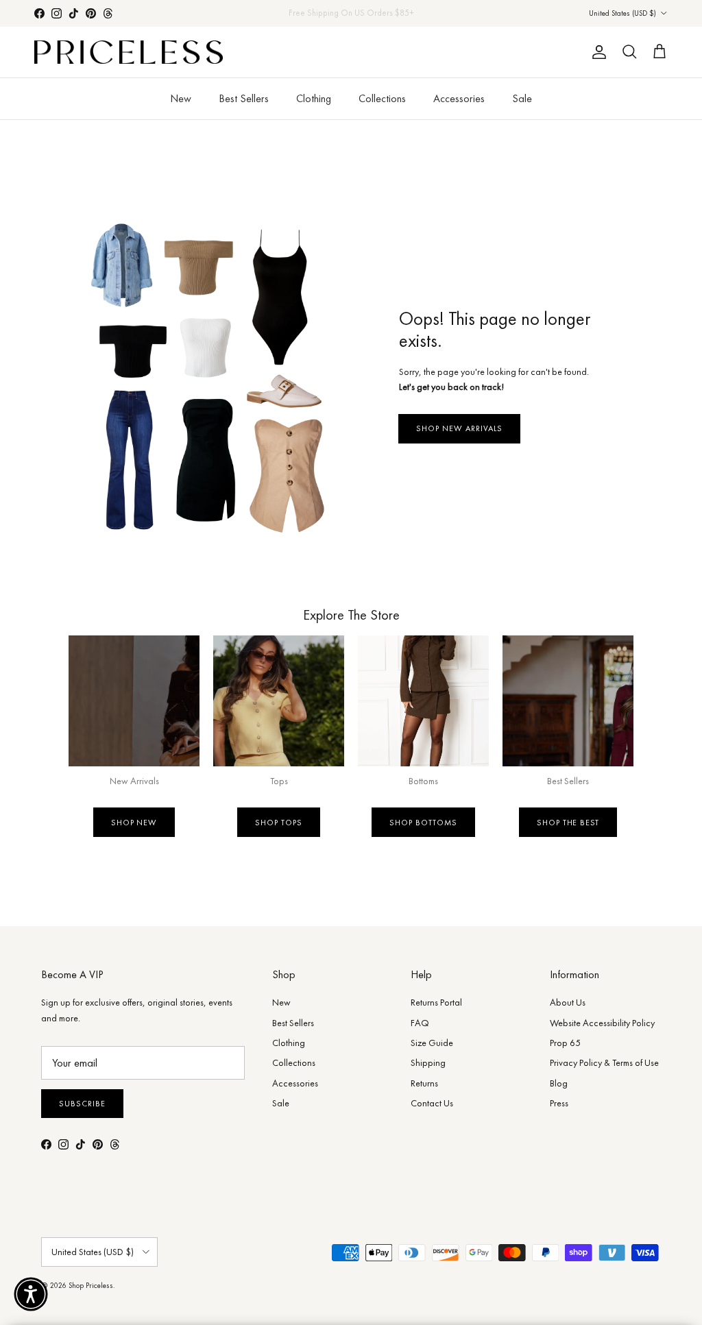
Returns (424, 1083)
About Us (567, 1002)
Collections (382, 98)
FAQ (420, 1023)
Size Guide (432, 1042)
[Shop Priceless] (128, 52)
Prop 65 (565, 1042)
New (180, 98)
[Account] (596, 52)
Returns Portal (436, 1002)
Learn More (407, 15)
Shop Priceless (91, 1285)
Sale (522, 98)
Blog (559, 1083)
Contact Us (432, 1103)
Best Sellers (244, 98)
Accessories (459, 98)
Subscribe (82, 1103)
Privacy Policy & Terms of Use (604, 1062)
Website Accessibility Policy (602, 1023)
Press (559, 1103)
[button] (31, 1294)
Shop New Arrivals (459, 428)
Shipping (428, 1062)
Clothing (313, 98)
